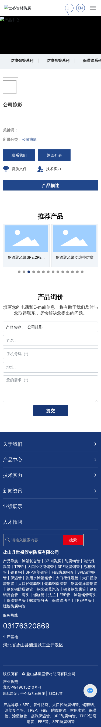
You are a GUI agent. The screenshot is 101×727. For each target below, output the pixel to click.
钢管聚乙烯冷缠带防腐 (74, 257)
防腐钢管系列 (22, 60)
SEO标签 (55, 693)
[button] (19, 272)
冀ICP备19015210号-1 (22, 687)
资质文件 (19, 168)
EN (80, 8)
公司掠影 (29, 139)
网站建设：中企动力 (18, 693)
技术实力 (53, 168)
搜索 (73, 540)
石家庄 (39, 693)
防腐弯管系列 (58, 60)
